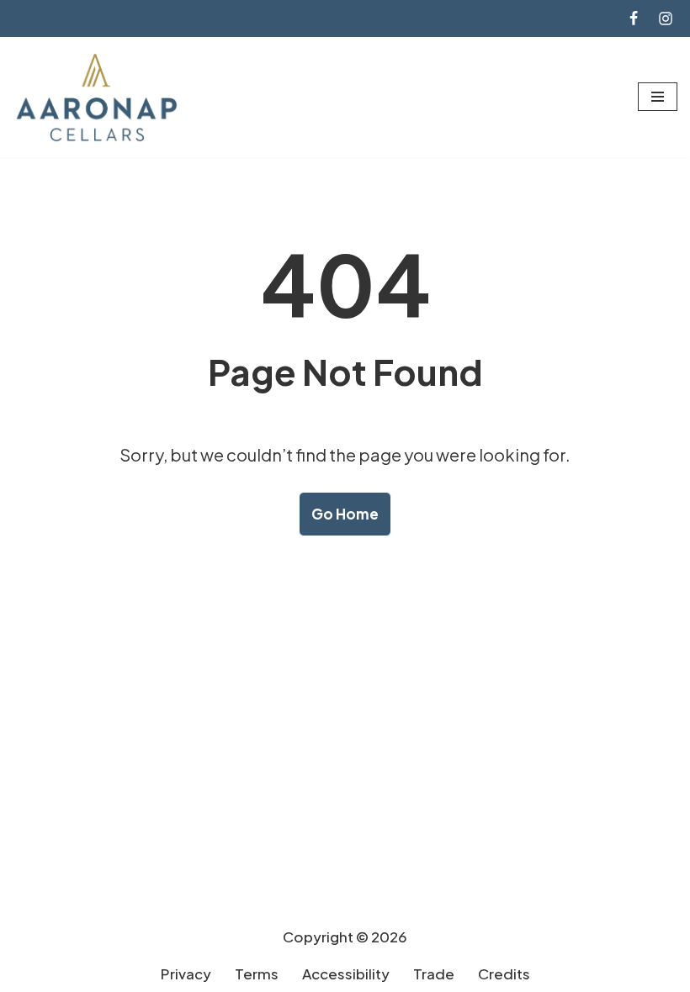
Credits (504, 973)
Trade (433, 973)
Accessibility (346, 973)
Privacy (186, 973)
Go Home (345, 513)
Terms (257, 973)
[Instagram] (665, 18)
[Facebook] (633, 18)
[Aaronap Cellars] (97, 97)
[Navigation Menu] (657, 96)
